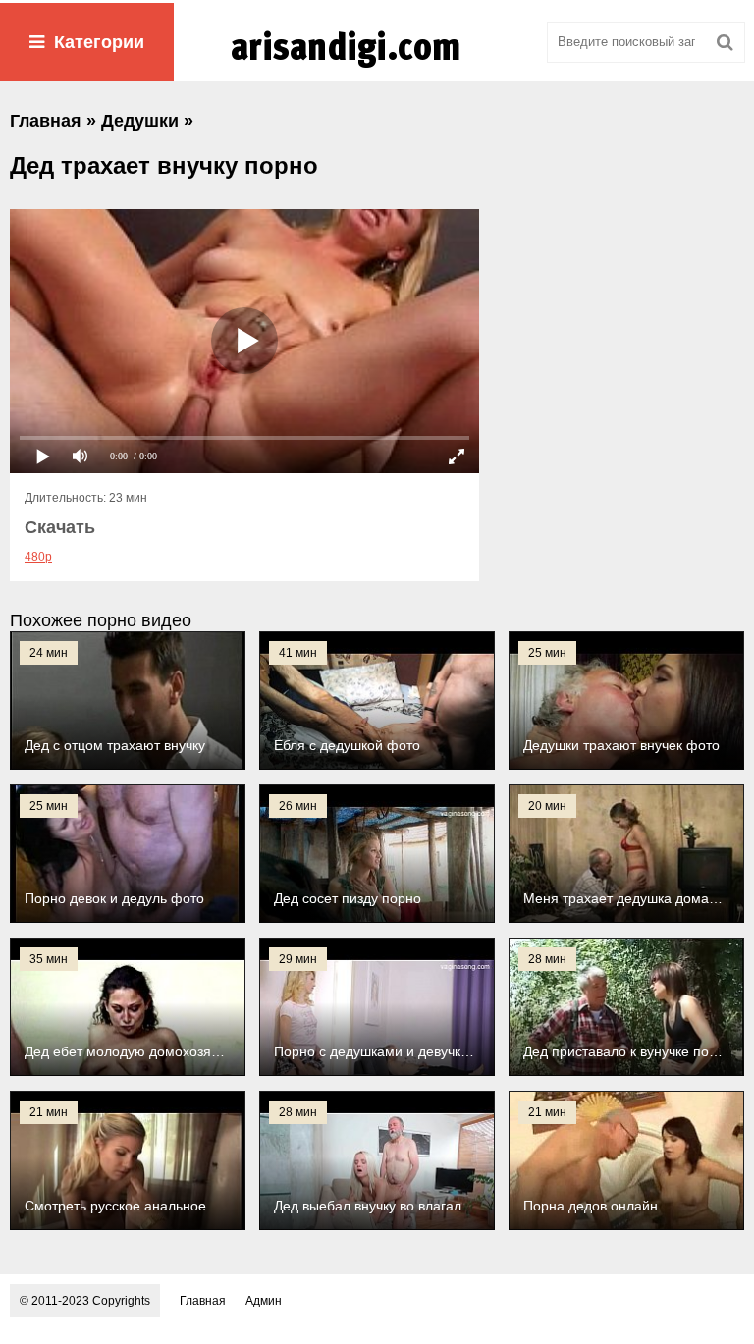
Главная (203, 1301)
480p (38, 557)
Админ (263, 1301)
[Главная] (377, 67)
